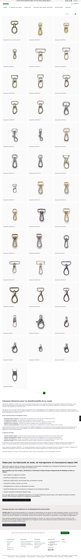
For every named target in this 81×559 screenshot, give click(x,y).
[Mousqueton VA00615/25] (40, 296)
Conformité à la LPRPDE (73, 555)
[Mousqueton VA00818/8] (40, 29)
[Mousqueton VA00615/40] (66, 269)
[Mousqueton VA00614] (14, 322)
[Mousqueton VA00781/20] (66, 109)
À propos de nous (15, 7)
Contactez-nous (10, 547)
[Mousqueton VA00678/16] (14, 189)
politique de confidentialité (27, 544)
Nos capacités (37, 541)
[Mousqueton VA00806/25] (14, 82)
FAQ (7, 546)
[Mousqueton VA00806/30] (66, 56)
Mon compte (23, 546)
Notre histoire (10, 541)
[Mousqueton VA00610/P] (40, 349)
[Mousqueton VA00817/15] (66, 29)
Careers (8, 543)
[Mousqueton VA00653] (66, 242)
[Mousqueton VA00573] (14, 376)
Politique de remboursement (27, 541)
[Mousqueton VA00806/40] (40, 56)
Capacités (27, 7)
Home (5, 7)
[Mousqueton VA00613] (40, 322)
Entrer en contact (38, 544)
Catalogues (59, 7)
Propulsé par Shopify (68, 556)
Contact (68, 7)
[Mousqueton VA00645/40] (14, 269)
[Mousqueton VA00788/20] (40, 109)
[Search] (38, 4)
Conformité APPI (57, 555)
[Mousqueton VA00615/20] (66, 296)
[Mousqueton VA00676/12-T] (14, 216)
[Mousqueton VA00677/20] (40, 189)
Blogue (8, 544)
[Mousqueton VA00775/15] (14, 162)
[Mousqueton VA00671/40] (40, 216)
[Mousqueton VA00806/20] (40, 82)
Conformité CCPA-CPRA (49, 555)
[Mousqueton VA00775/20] (66, 136)
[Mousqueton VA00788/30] (66, 82)
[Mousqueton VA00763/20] (66, 162)
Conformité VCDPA (11, 556)
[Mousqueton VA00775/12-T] (40, 162)
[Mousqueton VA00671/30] (66, 216)
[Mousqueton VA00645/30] (40, 269)
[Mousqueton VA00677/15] (66, 189)
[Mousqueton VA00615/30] (14, 296)
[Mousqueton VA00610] (66, 349)
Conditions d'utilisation (26, 543)
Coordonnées (37, 546)
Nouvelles (36, 547)
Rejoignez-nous (10, 549)
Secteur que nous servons (43, 7)
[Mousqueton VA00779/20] (14, 136)
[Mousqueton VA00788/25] (14, 109)
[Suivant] (44, 393)
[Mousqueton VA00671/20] (40, 242)
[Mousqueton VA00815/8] (14, 56)
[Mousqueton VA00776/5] (40, 136)
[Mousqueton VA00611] (14, 349)
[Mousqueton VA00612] (66, 322)
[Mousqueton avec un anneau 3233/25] (14, 29)
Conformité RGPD (64, 555)
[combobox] (25, 4)
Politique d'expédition (31, 556)
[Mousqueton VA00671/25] (14, 242)
